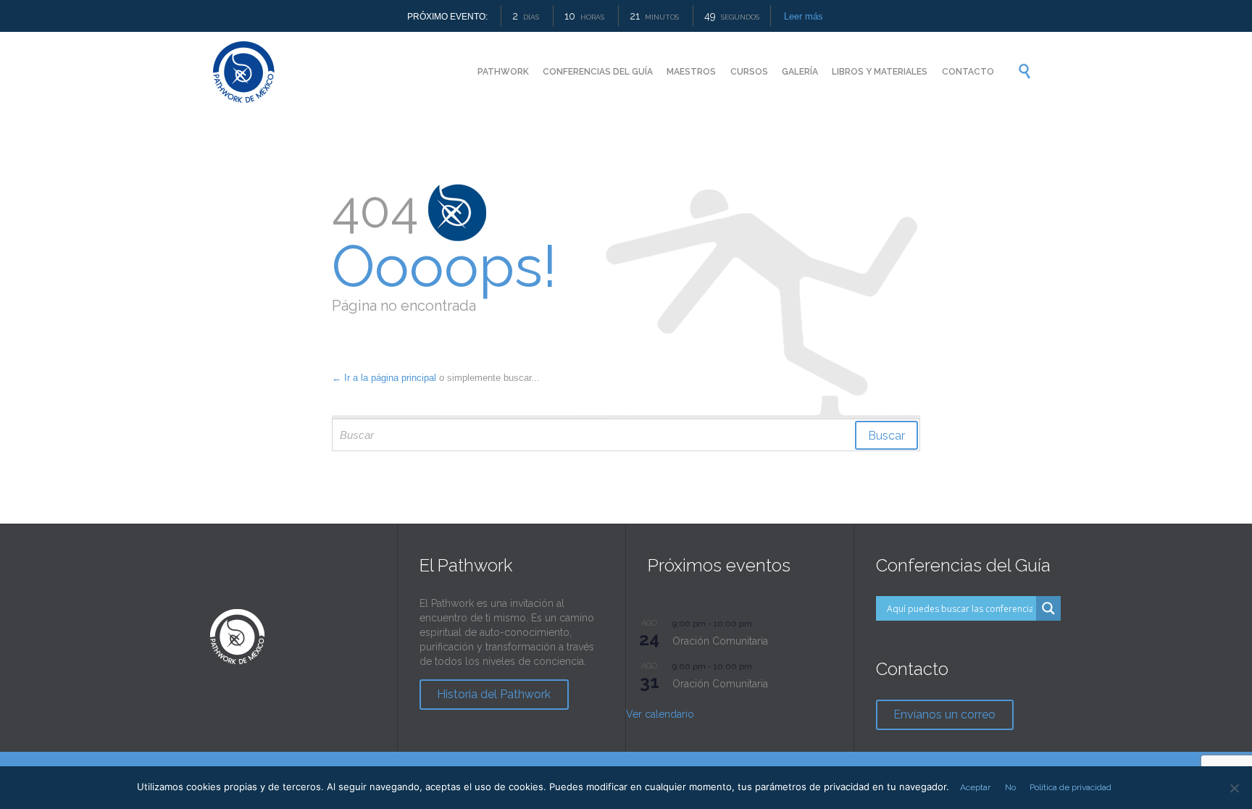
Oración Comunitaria (720, 641)
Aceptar (975, 787)
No (1010, 787)
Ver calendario (660, 714)
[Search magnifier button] (1048, 608)
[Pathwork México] (244, 72)
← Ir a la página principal (384, 377)
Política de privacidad (1070, 787)
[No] (1234, 788)
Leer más (803, 16)
